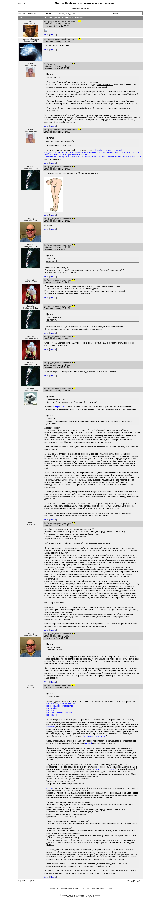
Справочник (72, 888)
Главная (52, 888)
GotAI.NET (22, 3)
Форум (94, 888)
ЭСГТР (30, 64)
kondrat (30, 280)
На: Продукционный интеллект (57, 64)
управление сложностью (95, 736)
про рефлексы (59, 407)
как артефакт (52, 708)
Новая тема (32, 13)
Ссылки (101, 888)
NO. (30, 21)
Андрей (30, 388)
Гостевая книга (84, 888)
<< (57, 13)
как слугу (50, 710)
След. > (69, 13)
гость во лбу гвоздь (30, 39)
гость (30, 523)
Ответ (46, 34)
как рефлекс (51, 715)
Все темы (22, 13)
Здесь (49, 788)
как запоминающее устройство (60, 713)
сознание (50, 727)
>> (74, 13)
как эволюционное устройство (59, 706)
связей (88, 743)
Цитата (53, 34)
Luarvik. (30, 167)
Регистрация (77, 8)
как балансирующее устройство (60, 704)
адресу (98, 895)
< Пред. (62, 13)
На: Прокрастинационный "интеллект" (60, 22)
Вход (86, 8)
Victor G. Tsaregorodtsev (104, 769)
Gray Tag (30, 219)
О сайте (109, 888)
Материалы (61, 888)
